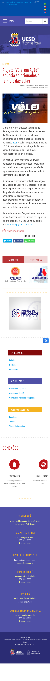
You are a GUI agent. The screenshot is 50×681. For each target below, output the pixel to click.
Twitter (8, 241)
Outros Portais (36, 259)
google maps (26, 543)
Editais (12, 360)
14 (43, 292)
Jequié (12, 422)
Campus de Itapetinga (17, 389)
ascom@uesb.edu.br (25, 563)
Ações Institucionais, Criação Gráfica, (25, 521)
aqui (15, 142)
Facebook (18, 241)
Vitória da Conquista (17, 426)
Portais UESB (13, 259)
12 (37, 292)
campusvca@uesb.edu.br (25, 615)
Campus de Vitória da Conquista (22, 398)
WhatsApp (30, 241)
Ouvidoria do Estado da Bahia (25, 598)
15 (46, 292)
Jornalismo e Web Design (25, 524)
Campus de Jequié (16, 393)
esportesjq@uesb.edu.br (19, 224)
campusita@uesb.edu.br (25, 537)
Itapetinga (13, 417)
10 (32, 292)
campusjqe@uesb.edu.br (25, 576)
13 (40, 292)
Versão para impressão (15, 231)
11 (35, 292)
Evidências (13, 369)
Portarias (13, 365)
